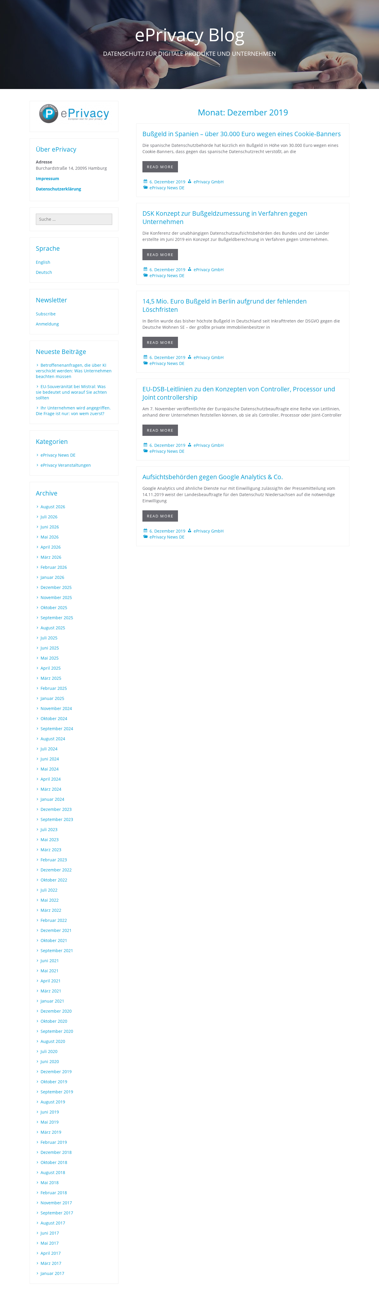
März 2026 (51, 557)
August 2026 (53, 506)
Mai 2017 (50, 1243)
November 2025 (56, 597)
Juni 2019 (50, 1112)
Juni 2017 (50, 1233)
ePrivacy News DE (167, 187)
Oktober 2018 (54, 1162)
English (43, 262)
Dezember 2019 (56, 1071)
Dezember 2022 (56, 870)
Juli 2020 (49, 1051)
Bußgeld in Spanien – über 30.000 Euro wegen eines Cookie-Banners (241, 134)
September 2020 (57, 1031)
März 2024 (51, 789)
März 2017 (51, 1263)
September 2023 (57, 819)
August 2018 (53, 1172)
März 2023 (51, 849)
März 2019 (51, 1132)
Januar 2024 (52, 799)
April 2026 (51, 547)
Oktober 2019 (54, 1081)
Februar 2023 (54, 860)
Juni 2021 (50, 960)
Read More (160, 166)
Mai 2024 (50, 769)
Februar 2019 (54, 1142)
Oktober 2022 (54, 880)
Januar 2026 (52, 577)
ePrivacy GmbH (209, 182)
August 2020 (53, 1041)
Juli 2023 (49, 829)
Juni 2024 (50, 759)
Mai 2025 (50, 658)
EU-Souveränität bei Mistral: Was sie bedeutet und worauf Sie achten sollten (71, 392)
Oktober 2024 (54, 718)
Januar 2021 (52, 1001)
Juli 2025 (49, 638)
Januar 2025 (52, 698)
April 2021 (51, 981)
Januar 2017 (52, 1273)
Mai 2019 (50, 1122)
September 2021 (57, 950)
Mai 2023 (50, 839)
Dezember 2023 (56, 809)
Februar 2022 (54, 920)
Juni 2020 (50, 1061)
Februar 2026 (54, 567)
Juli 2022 (49, 890)
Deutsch (44, 272)
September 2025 (57, 617)
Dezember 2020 (56, 1011)
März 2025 (51, 678)
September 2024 (57, 728)
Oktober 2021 (54, 940)
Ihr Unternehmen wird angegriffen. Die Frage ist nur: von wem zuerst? (73, 410)
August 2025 (53, 627)
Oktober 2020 (54, 1021)
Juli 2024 (49, 749)
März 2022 (51, 910)
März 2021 (51, 991)
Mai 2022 (50, 900)
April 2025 (51, 668)
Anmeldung (47, 324)
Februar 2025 (54, 688)
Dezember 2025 (56, 587)
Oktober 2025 (54, 607)
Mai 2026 (50, 537)
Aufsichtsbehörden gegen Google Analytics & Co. (212, 477)
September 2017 (57, 1213)
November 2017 (56, 1203)
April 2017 (51, 1253)
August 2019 (53, 1102)
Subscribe (46, 314)
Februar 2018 (54, 1192)
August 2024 (53, 738)
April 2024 (51, 779)
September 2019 (57, 1092)
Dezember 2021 (56, 930)
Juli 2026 (49, 517)
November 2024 (56, 708)
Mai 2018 (50, 1182)
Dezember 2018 (56, 1152)
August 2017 (53, 1223)
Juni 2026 (50, 527)
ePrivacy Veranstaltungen (66, 465)
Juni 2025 (50, 648)
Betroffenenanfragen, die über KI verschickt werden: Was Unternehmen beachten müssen (74, 370)
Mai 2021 (50, 970)
